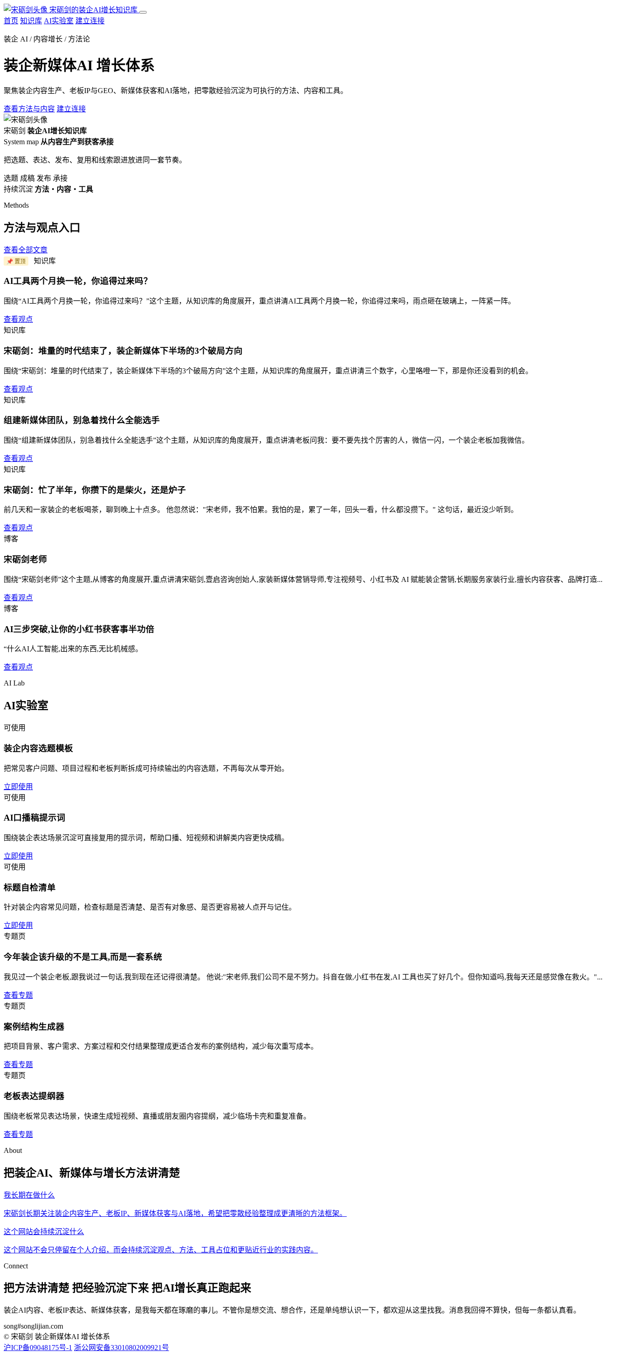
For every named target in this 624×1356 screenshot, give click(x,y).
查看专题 (18, 995)
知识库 (31, 21)
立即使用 (18, 787)
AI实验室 (59, 21)
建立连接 (90, 21)
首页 (11, 21)
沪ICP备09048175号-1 (38, 1347)
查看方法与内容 (29, 109)
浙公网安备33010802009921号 (121, 1347)
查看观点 (18, 319)
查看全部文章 (26, 250)
